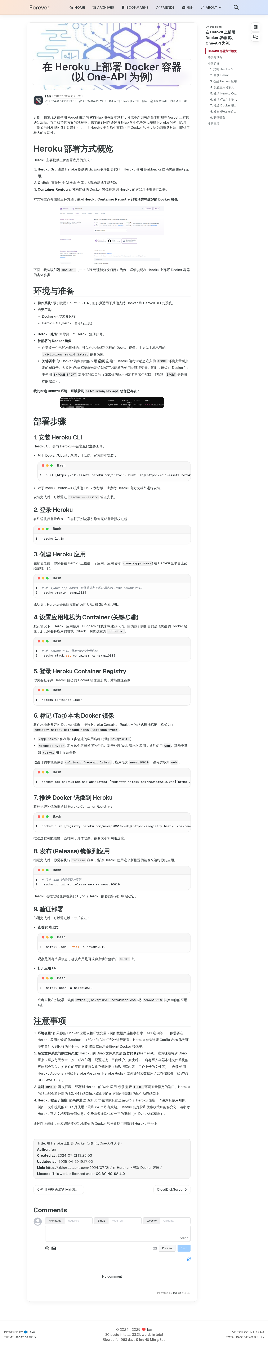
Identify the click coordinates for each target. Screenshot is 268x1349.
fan (149, 1330)
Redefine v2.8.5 (26, 1337)
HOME (79, 7)
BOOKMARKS (136, 7)
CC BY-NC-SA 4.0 (110, 1174)
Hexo (31, 1332)
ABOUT (211, 7)
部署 (145, 101)
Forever (39, 7)
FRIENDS (167, 7)
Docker (125, 101)
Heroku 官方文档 (130, 488)
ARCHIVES (105, 7)
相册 (189, 7)
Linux (115, 101)
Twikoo (177, 1292)
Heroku (135, 101)
